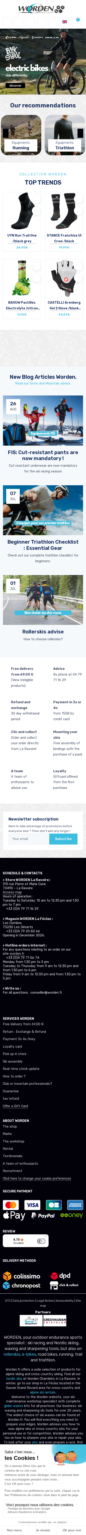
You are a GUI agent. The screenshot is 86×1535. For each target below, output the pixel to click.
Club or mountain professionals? (27, 1084)
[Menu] (46, 1237)
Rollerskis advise (43, 632)
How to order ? (14, 1076)
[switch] (41, 1241)
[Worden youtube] (30, 1003)
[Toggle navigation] (7, 21)
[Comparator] (53, 21)
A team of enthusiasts (20, 1164)
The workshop (13, 1141)
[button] (18, 21)
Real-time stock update (21, 1069)
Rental (8, 1149)
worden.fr (17, 954)
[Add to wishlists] (36, 199)
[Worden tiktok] (5, 1003)
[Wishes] (41, 21)
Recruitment (12, 1171)
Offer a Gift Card (15, 1106)
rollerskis (12, 1354)
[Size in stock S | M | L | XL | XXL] (64, 278)
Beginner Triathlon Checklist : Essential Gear (43, 545)
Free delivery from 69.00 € (23, 1024)
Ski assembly (13, 1061)
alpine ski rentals (42, 1392)
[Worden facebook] (21, 1003)
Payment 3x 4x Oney (19, 1039)
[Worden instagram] (13, 1003)
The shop (10, 1127)
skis (35, 1442)
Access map (12, 892)
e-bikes (29, 1354)
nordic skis (14, 1379)
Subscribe (63, 839)
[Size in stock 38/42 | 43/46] (64, 211)
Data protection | (25, 1300)
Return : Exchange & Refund (24, 1032)
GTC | (9, 1300)
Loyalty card (12, 1047)
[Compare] (36, 210)
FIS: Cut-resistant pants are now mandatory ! (43, 455)
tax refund (11, 1099)
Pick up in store (14, 1054)
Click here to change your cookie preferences (37, 1179)
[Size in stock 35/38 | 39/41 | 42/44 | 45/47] (22, 211)
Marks (7, 1134)
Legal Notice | (46, 1300)
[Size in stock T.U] (22, 278)
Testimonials (12, 1156)
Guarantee (11, 1091)
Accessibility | (65, 1300)
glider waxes (13, 1406)
